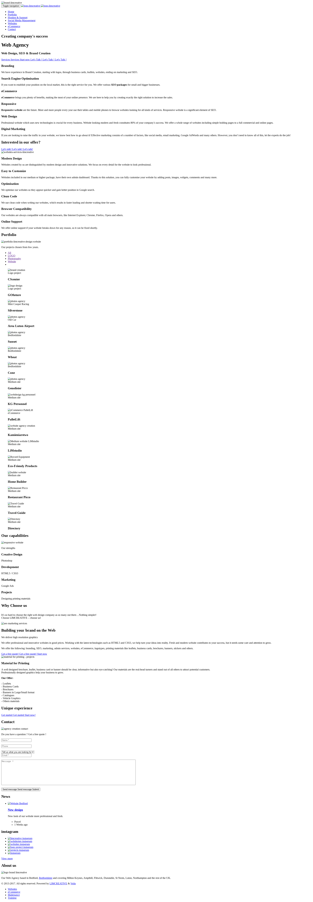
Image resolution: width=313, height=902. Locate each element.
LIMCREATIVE (58, 883)
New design (15, 809)
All (9, 252)
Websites (12, 23)
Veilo (73, 883)
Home (11, 11)
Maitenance (14, 895)
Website (12, 261)
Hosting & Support (17, 17)
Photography (14, 258)
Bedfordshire (45, 878)
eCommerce (14, 26)
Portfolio (12, 14)
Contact (12, 29)
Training (12, 897)
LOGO (11, 255)
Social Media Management (21, 20)
